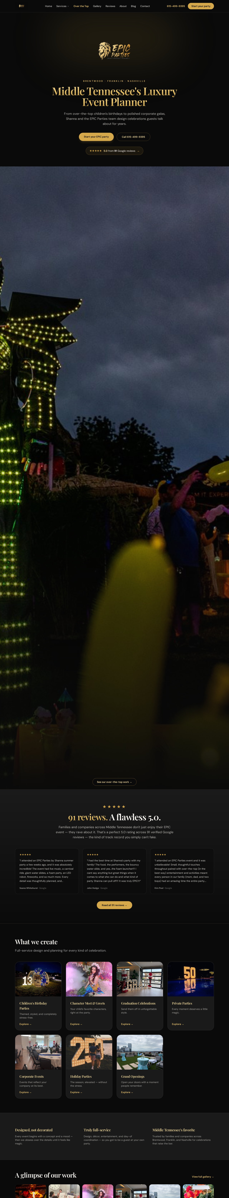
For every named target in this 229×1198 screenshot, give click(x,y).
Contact (145, 6)
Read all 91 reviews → (114, 905)
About (123, 6)
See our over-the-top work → (114, 782)
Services (61, 6)
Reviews (110, 6)
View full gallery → (203, 1176)
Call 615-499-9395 (133, 136)
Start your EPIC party (96, 136)
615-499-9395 (176, 6)
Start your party (200, 6)
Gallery (97, 6)
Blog (133, 6)
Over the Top (81, 6)
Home (48, 6)
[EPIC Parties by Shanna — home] (21, 6)
